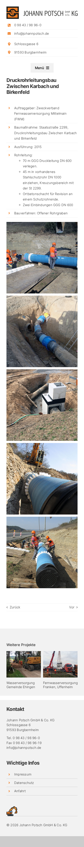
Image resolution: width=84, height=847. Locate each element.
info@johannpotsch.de (31, 33)
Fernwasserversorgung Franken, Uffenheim (60, 685)
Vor (71, 607)
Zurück (15, 607)
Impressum (22, 774)
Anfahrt (20, 791)
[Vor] (74, 670)
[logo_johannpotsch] (42, 8)
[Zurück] (9, 670)
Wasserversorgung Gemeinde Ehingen (20, 685)
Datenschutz (24, 783)
